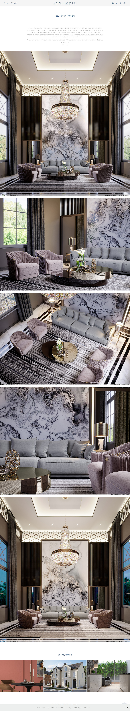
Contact (14, 3)
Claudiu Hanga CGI (65, 3)
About (6, 3)
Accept (86, 708)
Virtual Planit (84, 28)
